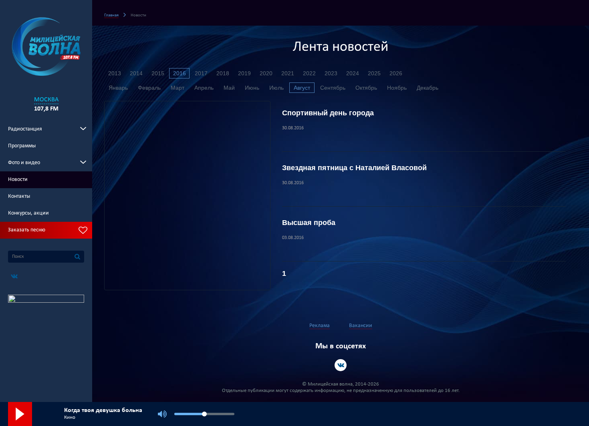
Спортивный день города (328, 113)
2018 (222, 73)
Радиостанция (25, 129)
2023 (331, 73)
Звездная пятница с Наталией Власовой (354, 168)
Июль (276, 87)
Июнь (252, 87)
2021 (287, 73)
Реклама (319, 326)
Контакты (19, 196)
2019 (244, 73)
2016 (179, 73)
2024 (352, 73)
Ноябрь (397, 87)
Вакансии (360, 326)
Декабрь (427, 87)
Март (177, 87)
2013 (114, 73)
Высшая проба (308, 223)
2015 (157, 73)
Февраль (149, 87)
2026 (395, 73)
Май (229, 87)
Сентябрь (332, 87)
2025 (374, 73)
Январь (118, 87)
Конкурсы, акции (28, 213)
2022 (309, 73)
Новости (18, 180)
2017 (201, 73)
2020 (266, 73)
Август (302, 87)
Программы (22, 146)
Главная (111, 15)
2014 (136, 73)
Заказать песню (26, 230)
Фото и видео (24, 163)
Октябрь (366, 87)
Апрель (204, 87)
